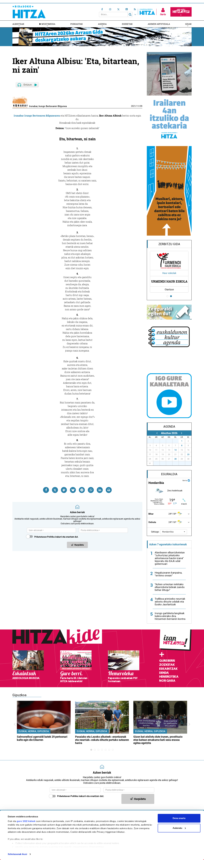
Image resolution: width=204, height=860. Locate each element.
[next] (181, 433)
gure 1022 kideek (26, 821)
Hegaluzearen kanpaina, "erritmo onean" (168, 574)
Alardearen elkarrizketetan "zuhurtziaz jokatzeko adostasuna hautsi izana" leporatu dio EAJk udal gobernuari (170, 558)
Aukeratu (177, 828)
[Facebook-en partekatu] (46, 490)
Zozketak (127, 24)
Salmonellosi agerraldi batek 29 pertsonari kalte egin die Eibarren (42, 738)
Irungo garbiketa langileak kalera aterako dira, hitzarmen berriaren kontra (170, 616)
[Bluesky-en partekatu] (73, 490)
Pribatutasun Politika (44, 537)
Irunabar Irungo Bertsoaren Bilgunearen (37, 115)
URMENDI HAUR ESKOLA (169, 281)
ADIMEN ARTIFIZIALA (159, 24)
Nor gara (167, 680)
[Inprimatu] (109, 490)
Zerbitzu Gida (169, 244)
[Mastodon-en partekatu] (64, 490)
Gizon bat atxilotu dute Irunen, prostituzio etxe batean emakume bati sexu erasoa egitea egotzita (157, 740)
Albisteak (18, 24)
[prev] (157, 433)
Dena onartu (179, 818)
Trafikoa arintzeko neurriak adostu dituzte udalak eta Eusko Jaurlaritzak (170, 601)
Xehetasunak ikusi (17, 854)
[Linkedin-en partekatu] (100, 490)
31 (177, 441)
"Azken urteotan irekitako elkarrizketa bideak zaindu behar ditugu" (170, 587)
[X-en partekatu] (55, 490)
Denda (164, 672)
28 (175, 459)
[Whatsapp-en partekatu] (91, 490)
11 (138, 106)
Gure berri (167, 660)
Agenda (102, 24)
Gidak (188, 24)
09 (141, 106)
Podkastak (76, 24)
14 (175, 450)
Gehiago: (155, 532)
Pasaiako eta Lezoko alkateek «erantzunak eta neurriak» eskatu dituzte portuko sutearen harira (102, 740)
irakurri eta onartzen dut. (56, 537)
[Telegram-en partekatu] (82, 490)
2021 (133, 106)
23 (188, 454)
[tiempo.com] (189, 480)
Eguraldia (169, 474)
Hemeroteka (168, 676)
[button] (173, 531)
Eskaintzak (168, 668)
